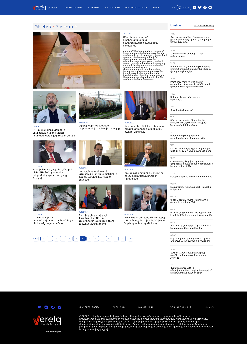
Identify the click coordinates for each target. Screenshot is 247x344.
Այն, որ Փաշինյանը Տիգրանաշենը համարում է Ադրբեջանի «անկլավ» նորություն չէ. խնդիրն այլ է (188, 122)
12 (109, 238)
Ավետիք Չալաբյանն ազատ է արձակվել (186, 98)
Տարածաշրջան (112, 7)
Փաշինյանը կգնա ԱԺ (181, 110)
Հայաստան (94, 7)
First (35, 238)
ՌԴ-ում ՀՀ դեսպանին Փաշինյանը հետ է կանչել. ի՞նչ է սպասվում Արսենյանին (191, 214)
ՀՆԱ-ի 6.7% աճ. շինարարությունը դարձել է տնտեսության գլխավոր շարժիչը (188, 255)
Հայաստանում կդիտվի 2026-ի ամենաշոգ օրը (186, 54)
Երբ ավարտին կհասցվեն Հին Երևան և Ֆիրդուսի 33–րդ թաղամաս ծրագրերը (191, 239)
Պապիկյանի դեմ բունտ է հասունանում (191, 177)
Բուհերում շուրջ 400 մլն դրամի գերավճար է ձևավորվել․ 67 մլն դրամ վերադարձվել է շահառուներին (190, 84)
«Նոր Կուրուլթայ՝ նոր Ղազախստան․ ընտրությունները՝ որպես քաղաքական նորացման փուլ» (191, 39)
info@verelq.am (53, 331)
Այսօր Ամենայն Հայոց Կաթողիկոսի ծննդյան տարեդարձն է (189, 201)
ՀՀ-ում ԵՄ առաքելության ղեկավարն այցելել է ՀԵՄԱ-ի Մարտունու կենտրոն (190, 149)
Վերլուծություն (74, 7)
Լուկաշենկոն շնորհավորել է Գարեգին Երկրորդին (190, 188)
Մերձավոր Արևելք (136, 7)
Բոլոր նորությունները (204, 26)
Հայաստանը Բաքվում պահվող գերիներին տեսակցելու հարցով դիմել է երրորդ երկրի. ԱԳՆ (191, 163)
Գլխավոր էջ (43, 26)
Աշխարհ (156, 7)
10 (96, 238)
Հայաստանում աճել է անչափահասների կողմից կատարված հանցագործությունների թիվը (191, 270)
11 (102, 238)
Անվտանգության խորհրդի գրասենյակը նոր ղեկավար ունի (187, 136)
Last (131, 238)
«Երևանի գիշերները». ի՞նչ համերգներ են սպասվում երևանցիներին (190, 226)
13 (116, 238)
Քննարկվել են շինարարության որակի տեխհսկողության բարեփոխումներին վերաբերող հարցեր (190, 69)
